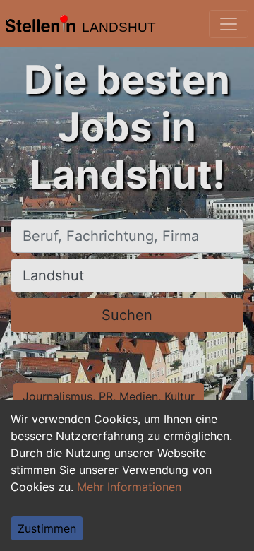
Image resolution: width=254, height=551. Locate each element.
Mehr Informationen (129, 487)
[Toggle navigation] (228, 24)
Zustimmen (47, 528)
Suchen (127, 315)
